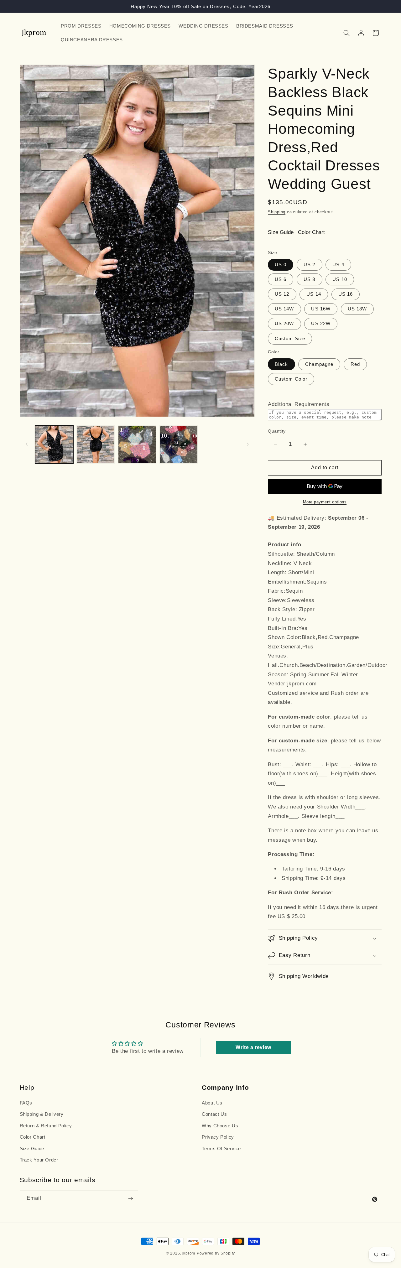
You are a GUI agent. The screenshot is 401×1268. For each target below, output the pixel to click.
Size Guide (281, 232)
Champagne (319, 363)
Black (281, 363)
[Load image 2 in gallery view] (95, 444)
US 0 (280, 264)
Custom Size (290, 338)
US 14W (284, 308)
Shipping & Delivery (42, 1114)
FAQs (26, 1102)
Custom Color (291, 378)
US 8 (309, 279)
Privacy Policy (218, 1137)
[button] (346, 33)
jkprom (188, 1253)
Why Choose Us (220, 1125)
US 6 (280, 279)
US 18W (357, 308)
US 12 (282, 294)
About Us (212, 1102)
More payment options (325, 502)
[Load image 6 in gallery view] (178, 444)
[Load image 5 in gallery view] (137, 444)
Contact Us (214, 1114)
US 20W (284, 323)
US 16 (345, 294)
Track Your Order (39, 1159)
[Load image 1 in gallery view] (54, 444)
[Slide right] (248, 444)
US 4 (338, 264)
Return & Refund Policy (46, 1125)
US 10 (339, 279)
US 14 (313, 294)
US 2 (309, 264)
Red (355, 363)
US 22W (320, 323)
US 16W (320, 308)
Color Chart (311, 232)
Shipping (276, 212)
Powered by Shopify (216, 1253)
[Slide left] (27, 444)
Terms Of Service (221, 1148)
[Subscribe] (130, 1198)
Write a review (253, 1047)
